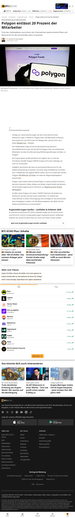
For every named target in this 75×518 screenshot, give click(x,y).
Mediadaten (6, 443)
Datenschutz (6, 449)
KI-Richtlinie (6, 468)
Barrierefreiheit (7, 453)
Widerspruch (50, 479)
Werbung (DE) (44, 444)
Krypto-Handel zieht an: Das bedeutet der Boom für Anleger (22, 276)
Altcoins (31, 17)
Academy (23, 450)
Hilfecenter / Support (47, 435)
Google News (25, 460)
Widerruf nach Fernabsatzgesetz (32, 479)
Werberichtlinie (7, 462)
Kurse (22, 438)
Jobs (3, 440)
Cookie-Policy (40, 476)
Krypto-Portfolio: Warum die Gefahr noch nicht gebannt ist (21, 273)
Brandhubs (24, 453)
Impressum (6, 446)
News (22, 435)
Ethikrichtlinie (7, 459)
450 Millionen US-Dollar (27, 175)
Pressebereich (44, 447)
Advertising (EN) (45, 441)
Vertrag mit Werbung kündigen (58, 476)
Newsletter (24, 456)
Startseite (4, 17)
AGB (33, 484)
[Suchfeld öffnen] (70, 6)
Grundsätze (6, 456)
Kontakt (42, 438)
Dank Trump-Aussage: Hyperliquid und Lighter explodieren (21, 279)
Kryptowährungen (22, 17)
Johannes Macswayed (16, 39)
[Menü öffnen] (72, 6)
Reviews (23, 444)
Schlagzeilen (12, 17)
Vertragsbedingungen (14, 476)
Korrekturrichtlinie (8, 465)
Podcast (23, 447)
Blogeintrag (21, 143)
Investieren (24, 441)
